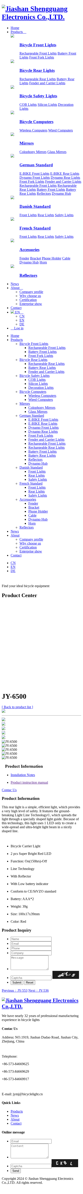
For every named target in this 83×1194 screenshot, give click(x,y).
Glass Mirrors (56, 152)
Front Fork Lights (41, 57)
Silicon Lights (47, 104)
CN (22, 316)
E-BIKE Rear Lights (64, 173)
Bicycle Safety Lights (38, 96)
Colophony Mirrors (32, 152)
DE (21, 324)
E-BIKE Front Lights (34, 173)
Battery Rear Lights (42, 368)
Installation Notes (23, 775)
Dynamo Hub (61, 193)
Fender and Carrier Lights (47, 83)
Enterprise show (30, 304)
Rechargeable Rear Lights (37, 79)
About (17, 288)
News (15, 284)
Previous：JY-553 (14, 990)
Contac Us (9, 790)
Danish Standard (35, 206)
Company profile (31, 292)
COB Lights (28, 104)
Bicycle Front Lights (37, 45)
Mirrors (26, 143)
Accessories (29, 249)
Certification (28, 300)
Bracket (35, 258)
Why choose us (30, 296)
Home (15, 28)
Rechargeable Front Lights (38, 53)
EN (18, 312)
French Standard (35, 228)
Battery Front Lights (51, 189)
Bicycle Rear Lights (37, 70)
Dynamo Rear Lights (65, 177)
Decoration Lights (41, 387)
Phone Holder (51, 258)
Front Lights (28, 215)
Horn (43, 262)
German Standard (36, 165)
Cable (66, 258)
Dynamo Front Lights (34, 177)
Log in (17, 328)
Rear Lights (46, 215)
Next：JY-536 (38, 990)
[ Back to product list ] (17, 707)
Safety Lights (64, 215)
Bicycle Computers (36, 121)
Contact (16, 308)
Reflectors (44, 193)
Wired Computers (60, 130)
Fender (24, 258)
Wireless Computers (33, 130)
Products (18, 32)
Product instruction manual (29, 782)
